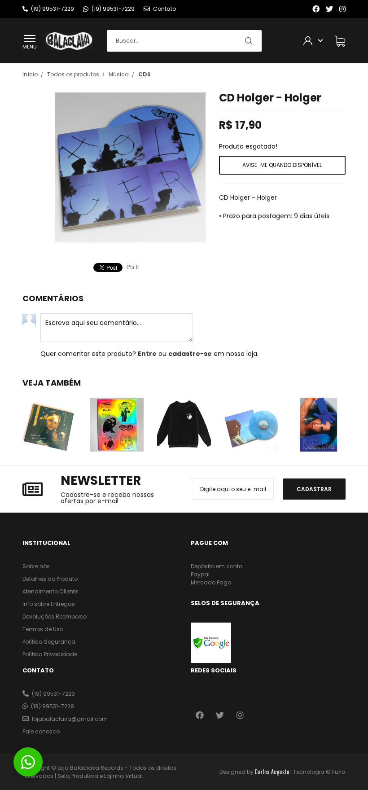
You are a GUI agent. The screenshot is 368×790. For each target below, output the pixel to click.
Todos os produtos (73, 74)
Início (30, 74)
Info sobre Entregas (48, 604)
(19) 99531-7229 (53, 694)
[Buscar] (248, 41)
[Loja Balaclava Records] (69, 40)
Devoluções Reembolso (54, 616)
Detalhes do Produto (50, 579)
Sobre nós (36, 566)
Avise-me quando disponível (282, 165)
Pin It (133, 267)
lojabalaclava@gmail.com (70, 719)
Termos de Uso (42, 629)
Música (119, 74)
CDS (144, 74)
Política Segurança (48, 641)
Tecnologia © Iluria (319, 772)
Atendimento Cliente (50, 591)
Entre (147, 353)
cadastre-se (190, 353)
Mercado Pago (211, 582)
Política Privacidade (49, 654)
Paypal (200, 574)
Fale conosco (41, 731)
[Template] (272, 772)
